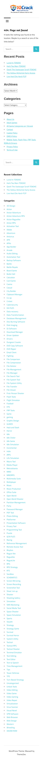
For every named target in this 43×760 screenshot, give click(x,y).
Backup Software (14, 260)
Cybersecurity (12, 304)
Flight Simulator (13, 400)
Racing (9, 539)
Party (9, 505)
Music (9, 485)
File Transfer (12, 386)
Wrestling (11, 727)
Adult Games (12, 122)
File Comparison (13, 359)
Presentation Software (16, 522)
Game (9, 413)
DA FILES (10, 308)
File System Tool (13, 379)
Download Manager (15, 332)
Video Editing (12, 689)
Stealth (10, 621)
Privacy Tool (11, 526)
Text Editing (11, 655)
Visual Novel (12, 710)
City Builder (11, 291)
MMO (9, 471)
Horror (9, 430)
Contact (10, 129)
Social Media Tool (14, 608)
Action (9, 209)
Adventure (11, 233)
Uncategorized (13, 683)
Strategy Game (13, 628)
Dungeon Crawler (14, 342)
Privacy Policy (12, 146)
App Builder (11, 246)
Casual (9, 287)
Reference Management (17, 543)
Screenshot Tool (13, 587)
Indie (9, 451)
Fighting (10, 355)
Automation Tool (13, 256)
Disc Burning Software (16, 321)
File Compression (14, 362)
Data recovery (12, 311)
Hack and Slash (13, 427)
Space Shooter (13, 611)
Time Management (14, 666)
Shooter (10, 594)
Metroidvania (12, 468)
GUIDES (10, 424)
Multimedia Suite (14, 478)
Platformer (11, 519)
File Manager (12, 372)
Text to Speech (13, 662)
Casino (9, 284)
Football (10, 403)
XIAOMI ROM (12, 730)
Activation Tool (13, 226)
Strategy (10, 625)
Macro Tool (11, 461)
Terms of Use (12, 149)
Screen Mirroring (13, 580)
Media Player (12, 464)
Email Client (11, 352)
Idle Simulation (13, 444)
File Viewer (11, 389)
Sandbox (10, 574)
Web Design (12, 720)
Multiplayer (11, 482)
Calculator (11, 277)
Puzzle (9, 533)
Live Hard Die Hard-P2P (16, 76)
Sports (9, 618)
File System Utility (14, 383)
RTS (8, 570)
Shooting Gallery (13, 597)
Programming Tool (14, 529)
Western (10, 724)
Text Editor (11, 659)
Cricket (9, 301)
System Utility (12, 638)
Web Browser (12, 717)
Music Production (14, 488)
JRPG (9, 454)
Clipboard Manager (14, 294)
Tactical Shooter (13, 649)
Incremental (12, 447)
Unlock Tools (12, 686)
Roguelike (11, 557)
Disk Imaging (12, 325)
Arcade (9, 250)
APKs (9, 243)
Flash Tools (11, 396)
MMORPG (11, 475)
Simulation (11, 601)
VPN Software (12, 713)
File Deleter (11, 366)
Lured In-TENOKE (14, 62)
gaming (10, 417)
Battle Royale (12, 267)
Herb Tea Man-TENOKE (16, 66)
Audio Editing (12, 253)
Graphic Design (13, 420)
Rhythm (10, 550)
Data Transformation (15, 314)
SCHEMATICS (12, 577)
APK (8, 239)
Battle (9, 263)
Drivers (10, 338)
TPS (8, 676)
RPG (8, 563)
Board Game (12, 270)
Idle (8, 434)
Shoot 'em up (12, 591)
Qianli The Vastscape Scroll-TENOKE (21, 69)
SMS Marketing (13, 604)
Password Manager (15, 509)
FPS (8, 407)
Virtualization (12, 703)
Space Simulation (14, 615)
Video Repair (12, 700)
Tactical (10, 642)
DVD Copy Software (15, 345)
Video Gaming (12, 696)
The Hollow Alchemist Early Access (21, 73)
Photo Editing (12, 516)
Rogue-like (11, 553)
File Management (14, 369)
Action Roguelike (13, 219)
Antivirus (10, 236)
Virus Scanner (12, 707)
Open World (11, 495)
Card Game (11, 280)
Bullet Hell (11, 274)
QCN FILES (11, 536)
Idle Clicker (11, 437)
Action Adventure (14, 212)
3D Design (11, 205)
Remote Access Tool (15, 546)
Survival (10, 632)
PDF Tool (10, 512)
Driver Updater (13, 335)
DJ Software (12, 328)
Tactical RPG (12, 645)
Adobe (9, 229)
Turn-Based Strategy (15, 679)
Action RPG (11, 222)
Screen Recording (14, 584)
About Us (10, 119)
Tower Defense (13, 673)
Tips (8, 669)
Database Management (16, 318)
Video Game (12, 693)
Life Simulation (13, 458)
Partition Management (16, 502)
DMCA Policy (12, 136)
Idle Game (11, 441)
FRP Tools (11, 410)
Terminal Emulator (14, 652)
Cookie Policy (12, 132)
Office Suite (11, 492)
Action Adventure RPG (16, 216)
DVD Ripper (11, 349)
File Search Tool (13, 376)
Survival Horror (13, 635)
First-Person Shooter (15, 393)
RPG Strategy (12, 567)
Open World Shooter (15, 499)
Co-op (9, 297)
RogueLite (11, 560)
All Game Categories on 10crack (20, 126)
